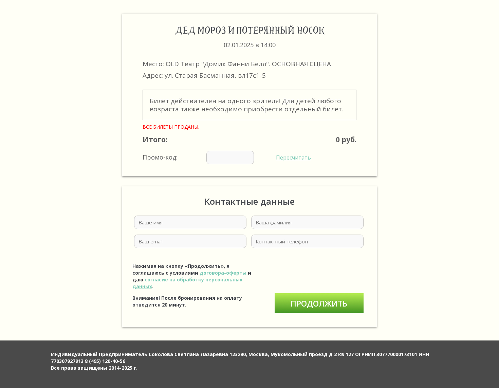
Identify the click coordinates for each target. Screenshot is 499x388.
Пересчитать (293, 157)
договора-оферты (223, 273)
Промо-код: (227, 157)
